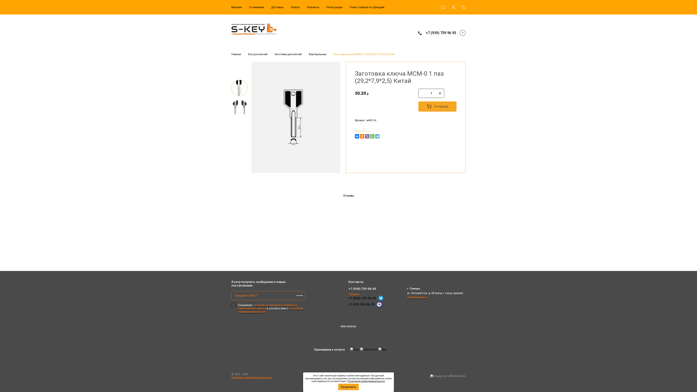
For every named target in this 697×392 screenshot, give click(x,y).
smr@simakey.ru (417, 297)
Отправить (299, 295)
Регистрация (334, 7)
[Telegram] (377, 136)
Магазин (236, 7)
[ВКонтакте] (357, 136)
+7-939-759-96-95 (361, 304)
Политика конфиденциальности (251, 377)
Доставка (277, 7)
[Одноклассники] (362, 136)
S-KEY (238, 40)
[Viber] (367, 136)
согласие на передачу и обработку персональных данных (267, 306)
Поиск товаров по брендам (367, 7)
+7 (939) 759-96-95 (362, 289)
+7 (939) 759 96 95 (441, 33)
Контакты (313, 7)
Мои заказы (348, 326)
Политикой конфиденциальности (366, 381)
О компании (256, 7)
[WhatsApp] (372, 136)
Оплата (295, 7)
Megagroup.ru (457, 375)
